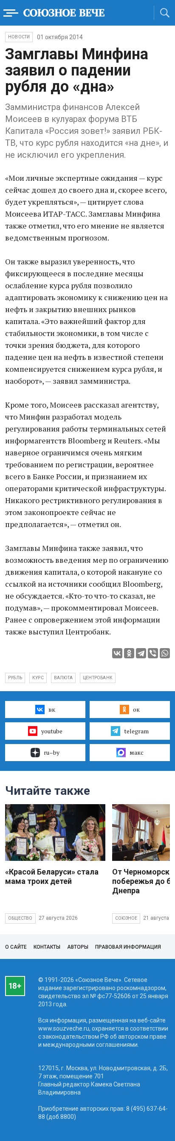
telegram (136, 731)
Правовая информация (128, 947)
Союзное (126, 918)
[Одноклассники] (129, 653)
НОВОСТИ (19, 37)
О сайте (16, 947)
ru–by (51, 752)
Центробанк (98, 677)
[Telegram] (141, 653)
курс (38, 677)
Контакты (47, 947)
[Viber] (153, 653)
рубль (15, 677)
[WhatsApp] (165, 653)
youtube (51, 731)
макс (137, 752)
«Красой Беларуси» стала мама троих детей (52, 876)
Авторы (77, 947)
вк (51, 709)
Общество (20, 918)
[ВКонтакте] (117, 653)
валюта (63, 677)
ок (136, 709)
